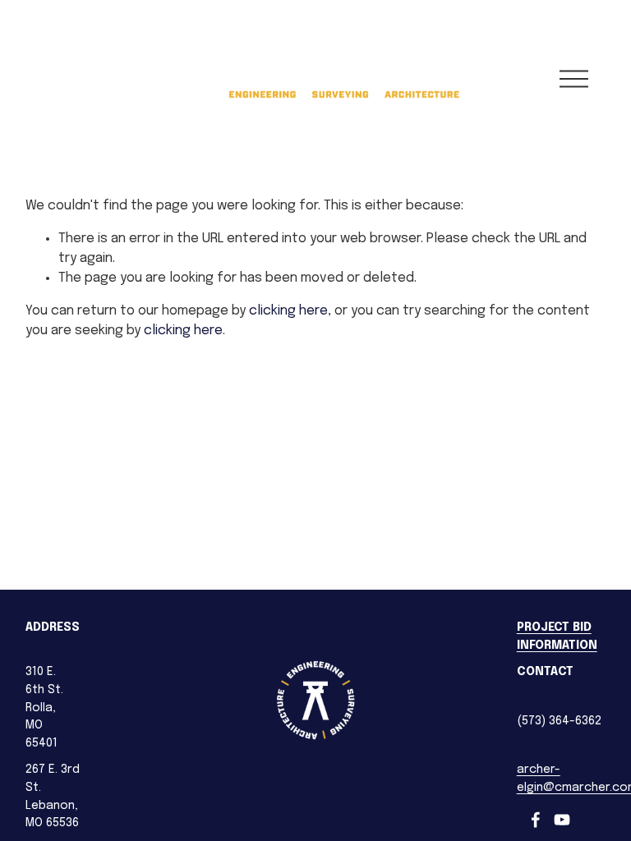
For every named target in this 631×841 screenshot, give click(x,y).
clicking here (288, 311)
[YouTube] (562, 819)
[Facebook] (535, 819)
